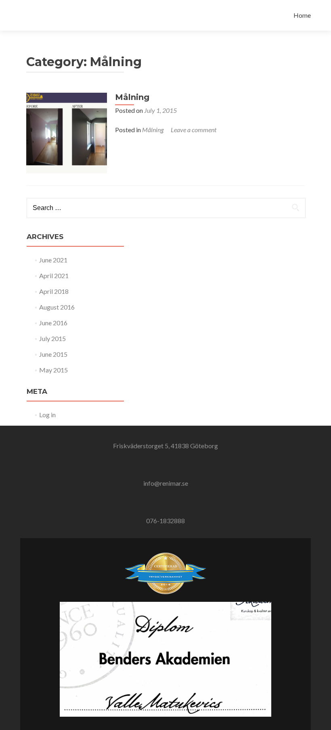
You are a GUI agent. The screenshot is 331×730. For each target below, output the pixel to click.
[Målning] (66, 132)
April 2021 (54, 275)
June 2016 (53, 323)
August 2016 (57, 307)
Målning (132, 97)
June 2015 (53, 354)
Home (302, 15)
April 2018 (54, 291)
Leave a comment (193, 129)
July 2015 (52, 338)
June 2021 (53, 260)
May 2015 (53, 370)
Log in (47, 414)
